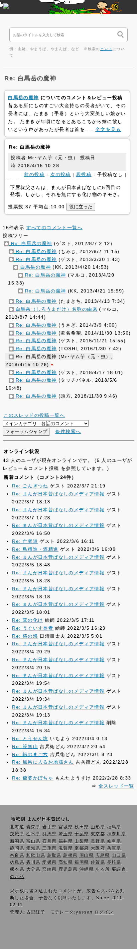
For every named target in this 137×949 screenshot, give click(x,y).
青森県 (33, 827)
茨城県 (17, 834)
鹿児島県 (68, 869)
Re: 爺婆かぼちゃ (32, 778)
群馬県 (49, 834)
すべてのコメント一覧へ (54, 227)
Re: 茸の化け (27, 620)
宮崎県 (49, 869)
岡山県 (86, 855)
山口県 (119, 855)
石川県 (49, 841)
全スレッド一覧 (116, 786)
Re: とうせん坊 (30, 738)
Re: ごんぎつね (30, 485)
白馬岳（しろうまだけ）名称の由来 (55, 309)
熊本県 (17, 869)
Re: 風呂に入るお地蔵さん (43, 762)
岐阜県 (114, 841)
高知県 (66, 862)
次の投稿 (60, 174)
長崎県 (114, 862)
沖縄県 (86, 869)
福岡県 (81, 862)
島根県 (70, 855)
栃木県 (33, 834)
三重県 (49, 848)
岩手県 (49, 827)
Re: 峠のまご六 (30, 754)
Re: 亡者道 (25, 541)
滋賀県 (66, 848)
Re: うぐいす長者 (32, 628)
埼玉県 (66, 834)
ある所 (102, 869)
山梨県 (81, 841)
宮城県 (66, 827)
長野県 (98, 841)
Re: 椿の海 (25, 636)
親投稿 (83, 174)
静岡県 (17, 848)
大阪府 (98, 848)
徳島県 (17, 862)
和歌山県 (36, 855)
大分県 (33, 869)
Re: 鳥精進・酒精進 (35, 549)
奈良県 (17, 855)
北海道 (17, 827)
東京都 (98, 834)
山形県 (98, 827)
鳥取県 (54, 855)
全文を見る (108, 129)
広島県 (102, 855)
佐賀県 (98, 862)
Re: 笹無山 (25, 746)
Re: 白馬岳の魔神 (30, 243)
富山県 (33, 841)
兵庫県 (114, 848)
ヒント (106, 49)
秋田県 (81, 827)
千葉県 (81, 834)
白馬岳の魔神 (23, 97)
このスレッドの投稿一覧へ (34, 415)
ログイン (104, 912)
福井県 (66, 841)
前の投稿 (34, 174)
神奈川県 (116, 834)
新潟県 (17, 841)
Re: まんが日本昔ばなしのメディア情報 (58, 493)
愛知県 (33, 848)
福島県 (114, 827)
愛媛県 (49, 862)
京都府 (81, 848)
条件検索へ (68, 431)
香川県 (33, 862)
